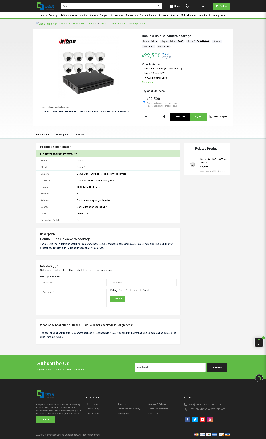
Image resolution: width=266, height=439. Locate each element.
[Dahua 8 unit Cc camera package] (88, 66)
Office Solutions (148, 15)
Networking (132, 15)
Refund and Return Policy (129, 409)
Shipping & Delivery (157, 404)
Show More (147, 82)
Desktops (54, 15)
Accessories (117, 15)
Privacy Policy (93, 409)
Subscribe (217, 367)
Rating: (114, 290)
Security (202, 15)
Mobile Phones (188, 15)
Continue (117, 298)
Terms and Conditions (158, 409)
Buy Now (198, 117)
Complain (46, 419)
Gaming (94, 15)
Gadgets (104, 15)
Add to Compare (218, 117)
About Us (122, 404)
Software (163, 15)
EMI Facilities (93, 413)
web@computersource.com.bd (205, 404)
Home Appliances (218, 15)
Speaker (174, 15)
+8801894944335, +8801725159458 (207, 409)
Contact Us (153, 413)
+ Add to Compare (212, 171)
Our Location (93, 404)
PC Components (69, 15)
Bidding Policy (124, 413)
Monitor (84, 15)
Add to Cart (179, 117)
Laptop (43, 15)
